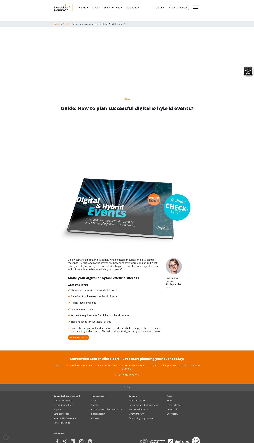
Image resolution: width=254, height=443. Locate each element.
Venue (82, 7)
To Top (127, 387)
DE (157, 7)
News (127, 98)
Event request (179, 7)
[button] (6, 437)
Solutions (132, 7)
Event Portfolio (112, 7)
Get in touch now (127, 374)
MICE (95, 7)
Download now (78, 337)
